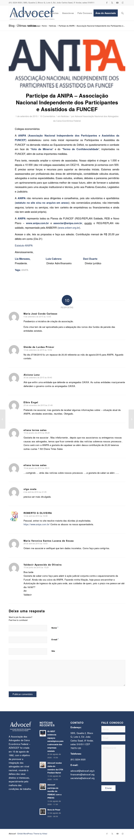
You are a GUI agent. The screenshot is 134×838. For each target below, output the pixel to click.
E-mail (55, 639)
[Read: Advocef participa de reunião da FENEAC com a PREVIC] (43, 787)
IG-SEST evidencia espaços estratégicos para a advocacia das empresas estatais (55, 741)
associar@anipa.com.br (67, 223)
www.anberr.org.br (68, 227)
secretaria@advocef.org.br (83, 778)
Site (53, 651)
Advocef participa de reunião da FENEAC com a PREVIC (54, 791)
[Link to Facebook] (106, 2)
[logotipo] (67, 64)
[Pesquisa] (122, 13)
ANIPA (24, 270)
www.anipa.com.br (37, 223)
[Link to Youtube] (117, 2)
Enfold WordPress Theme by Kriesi (32, 833)
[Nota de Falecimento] (2, 419)
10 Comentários (47, 116)
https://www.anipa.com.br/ (37, 524)
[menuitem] (14, 13)
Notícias (65, 116)
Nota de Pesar (53, 809)
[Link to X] (112, 2)
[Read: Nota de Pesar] (43, 812)
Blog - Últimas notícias (22, 26)
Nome (54, 627)
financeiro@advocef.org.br (83, 774)
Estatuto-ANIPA (24, 245)
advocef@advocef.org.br (82, 770)
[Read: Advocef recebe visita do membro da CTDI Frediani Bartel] (43, 765)
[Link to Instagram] (122, 2)
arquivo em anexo (57, 203)
